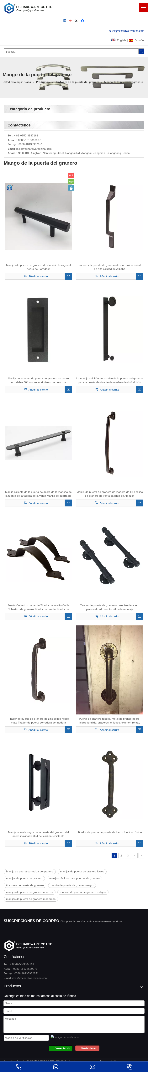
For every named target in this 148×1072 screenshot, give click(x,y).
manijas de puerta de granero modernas (31, 898)
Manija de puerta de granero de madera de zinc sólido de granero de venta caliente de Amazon (110, 493)
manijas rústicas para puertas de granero (74, 878)
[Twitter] (77, 21)
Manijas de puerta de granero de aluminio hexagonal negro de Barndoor (38, 266)
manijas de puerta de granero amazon (29, 892)
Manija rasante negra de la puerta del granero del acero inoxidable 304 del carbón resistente (38, 834)
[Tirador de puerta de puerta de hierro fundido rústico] (109, 783)
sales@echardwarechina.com (30, 978)
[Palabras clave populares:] (141, 51)
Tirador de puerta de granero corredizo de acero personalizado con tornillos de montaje (109, 607)
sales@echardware (27, 148)
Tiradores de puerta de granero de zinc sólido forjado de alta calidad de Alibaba (109, 266)
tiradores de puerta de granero (25, 885)
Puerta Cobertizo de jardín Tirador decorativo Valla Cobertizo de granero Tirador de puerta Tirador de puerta (38, 607)
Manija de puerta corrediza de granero (29, 871)
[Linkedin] (65, 21)
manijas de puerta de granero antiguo (83, 892)
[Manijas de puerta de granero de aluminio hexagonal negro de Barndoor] (38, 216)
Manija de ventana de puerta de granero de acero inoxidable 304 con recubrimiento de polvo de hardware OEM (38, 380)
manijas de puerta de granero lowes (82, 871)
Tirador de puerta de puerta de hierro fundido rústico (110, 832)
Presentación (63, 1048)
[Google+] (71, 21)
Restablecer (88, 1048)
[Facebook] (83, 21)
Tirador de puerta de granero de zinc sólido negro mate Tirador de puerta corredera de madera (38, 720)
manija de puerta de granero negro (72, 885)
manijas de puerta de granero (24, 878)
